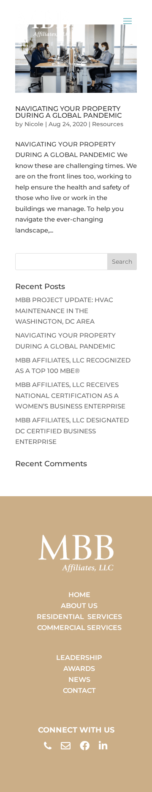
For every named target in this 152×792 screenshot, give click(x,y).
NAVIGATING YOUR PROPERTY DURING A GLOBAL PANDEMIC (68, 112)
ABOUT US (79, 606)
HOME (79, 595)
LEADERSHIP (79, 658)
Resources (107, 124)
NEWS (79, 680)
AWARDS (79, 669)
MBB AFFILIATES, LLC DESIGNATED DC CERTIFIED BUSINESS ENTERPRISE (72, 431)
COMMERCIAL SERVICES (79, 628)
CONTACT (79, 691)
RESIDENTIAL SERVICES (79, 617)
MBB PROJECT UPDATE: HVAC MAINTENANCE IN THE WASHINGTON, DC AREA (64, 310)
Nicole (33, 124)
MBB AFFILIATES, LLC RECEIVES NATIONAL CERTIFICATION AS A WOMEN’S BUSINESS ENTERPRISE (70, 395)
